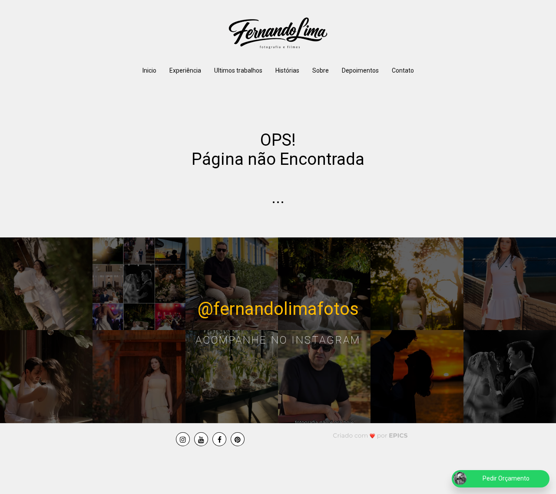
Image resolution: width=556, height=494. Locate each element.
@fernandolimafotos (278, 309)
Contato (403, 70)
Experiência (185, 70)
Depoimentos (360, 70)
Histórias (287, 70)
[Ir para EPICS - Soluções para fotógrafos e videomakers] (370, 435)
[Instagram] (183, 439)
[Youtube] (201, 439)
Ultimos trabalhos (238, 70)
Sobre (320, 70)
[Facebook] (219, 439)
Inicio (149, 70)
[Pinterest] (237, 439)
